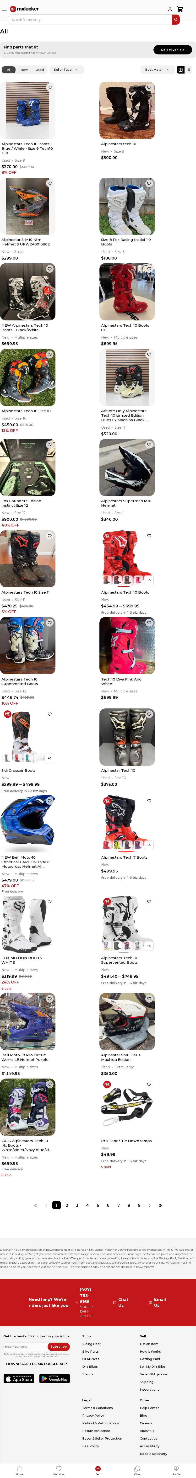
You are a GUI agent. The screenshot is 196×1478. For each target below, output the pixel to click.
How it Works (150, 1351)
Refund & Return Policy (100, 1423)
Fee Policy (90, 1446)
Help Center (149, 1408)
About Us (147, 1431)
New (24, 70)
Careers (146, 1423)
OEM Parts (90, 1359)
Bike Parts (90, 1351)
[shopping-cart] (180, 9)
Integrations (149, 1389)
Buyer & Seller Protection (102, 1438)
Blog (143, 1415)
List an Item (149, 1344)
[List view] (188, 70)
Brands (87, 1374)
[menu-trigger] (4, 9)
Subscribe (59, 1346)
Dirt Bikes (90, 1366)
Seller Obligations (154, 1374)
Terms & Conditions (97, 1408)
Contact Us (148, 1438)
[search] (176, 20)
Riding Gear (91, 1344)
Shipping (146, 1382)
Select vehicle (173, 50)
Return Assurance (96, 1431)
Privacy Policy (93, 1415)
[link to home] (24, 9)
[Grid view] (181, 70)
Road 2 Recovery (153, 1454)
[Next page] (149, 1205)
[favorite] (50, 87)
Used (40, 70)
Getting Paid (150, 1359)
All (9, 70)
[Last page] (160, 1205)
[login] (169, 9)
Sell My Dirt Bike (152, 1366)
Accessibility (149, 1446)
